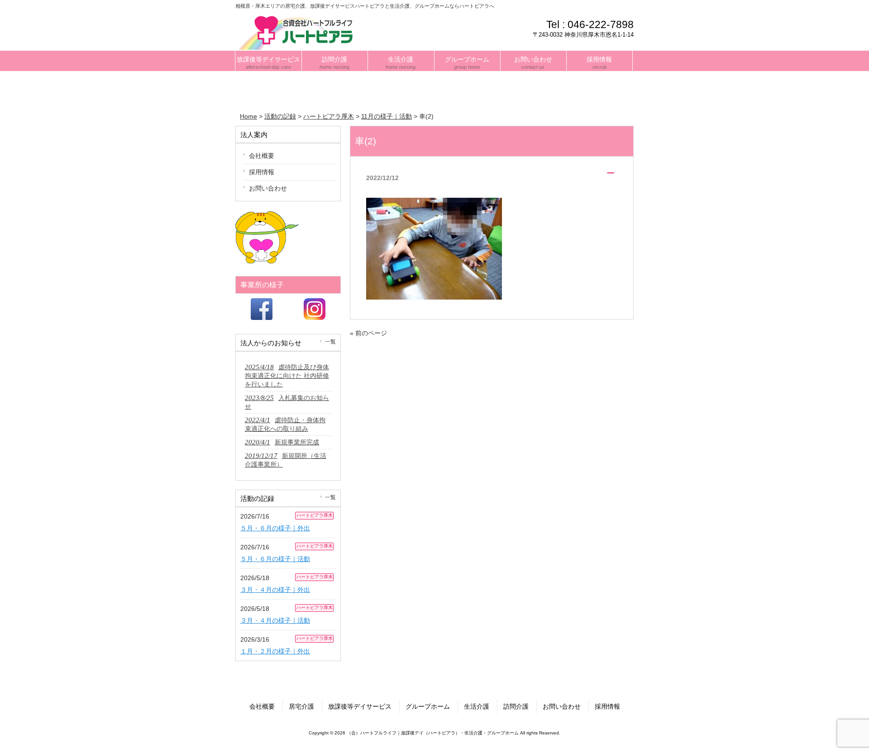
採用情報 (261, 172)
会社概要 (261, 155)
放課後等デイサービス (360, 706)
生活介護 (476, 706)
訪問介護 (516, 706)
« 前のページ (368, 333)
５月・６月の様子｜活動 (275, 558)
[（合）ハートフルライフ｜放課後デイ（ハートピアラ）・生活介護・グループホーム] (298, 31)
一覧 (330, 341)
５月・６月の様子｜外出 (275, 528)
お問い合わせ (268, 188)
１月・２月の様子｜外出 (275, 651)
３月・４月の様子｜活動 (275, 620)
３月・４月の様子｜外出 (275, 589)
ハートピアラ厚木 (314, 515)
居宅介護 (301, 706)
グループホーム (428, 706)
